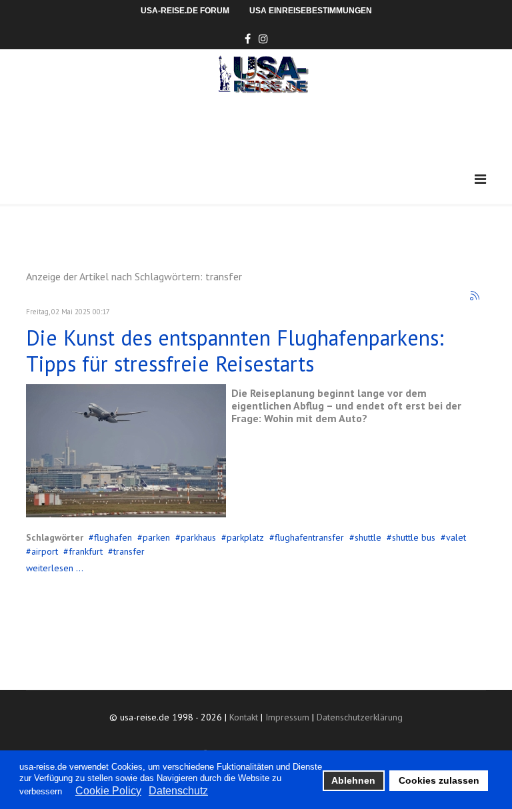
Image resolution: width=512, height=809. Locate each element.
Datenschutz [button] (178, 790)
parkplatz (245, 537)
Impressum (287, 717)
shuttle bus (413, 537)
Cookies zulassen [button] (439, 780)
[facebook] (248, 38)
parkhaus (198, 537)
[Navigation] (480, 179)
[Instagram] (263, 38)
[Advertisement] (268, 130)
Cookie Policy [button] (108, 790)
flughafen (113, 537)
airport (44, 551)
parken (156, 537)
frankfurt (86, 551)
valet (456, 537)
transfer (129, 551)
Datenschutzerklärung (360, 717)
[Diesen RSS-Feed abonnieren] (475, 296)
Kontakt (243, 717)
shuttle (368, 537)
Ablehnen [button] (353, 780)
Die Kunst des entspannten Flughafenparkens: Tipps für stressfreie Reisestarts (235, 350)
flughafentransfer (309, 537)
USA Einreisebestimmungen (310, 10)
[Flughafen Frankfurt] (126, 450)
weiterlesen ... (54, 568)
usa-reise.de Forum (185, 10)
